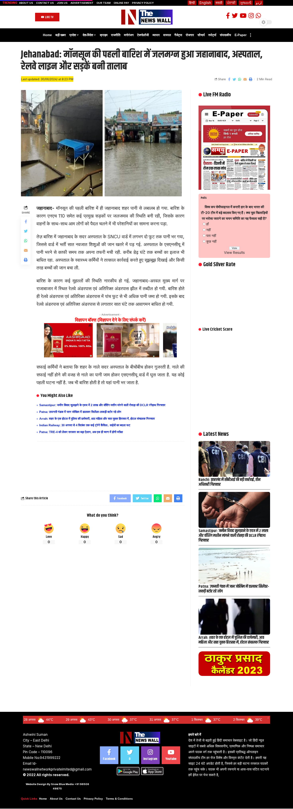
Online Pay (121, 2)
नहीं (208, 230)
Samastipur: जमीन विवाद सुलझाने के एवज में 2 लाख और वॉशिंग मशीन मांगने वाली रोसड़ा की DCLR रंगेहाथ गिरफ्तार (102, 405)
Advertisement (82, 2)
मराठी (219, 3)
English (205, 3)
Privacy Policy (143, 2)
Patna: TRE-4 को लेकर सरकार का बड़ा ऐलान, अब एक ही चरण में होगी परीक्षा (81, 432)
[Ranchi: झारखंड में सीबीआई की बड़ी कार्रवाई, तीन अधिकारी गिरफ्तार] (234, 459)
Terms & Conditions (119, 798)
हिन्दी (192, 3)
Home (43, 798)
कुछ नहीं (211, 241)
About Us (26, 2)
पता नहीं (211, 236)
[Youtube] (171, 755)
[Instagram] (150, 755)
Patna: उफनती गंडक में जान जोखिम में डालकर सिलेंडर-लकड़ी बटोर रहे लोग (80, 411)
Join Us (62, 2)
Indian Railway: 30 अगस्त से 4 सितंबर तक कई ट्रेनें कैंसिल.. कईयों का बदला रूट (84, 425)
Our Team (103, 2)
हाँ (207, 224)
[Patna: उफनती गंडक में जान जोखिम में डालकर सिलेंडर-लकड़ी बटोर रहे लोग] (234, 566)
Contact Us (45, 2)
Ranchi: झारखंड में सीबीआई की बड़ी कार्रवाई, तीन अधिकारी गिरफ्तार (230, 482)
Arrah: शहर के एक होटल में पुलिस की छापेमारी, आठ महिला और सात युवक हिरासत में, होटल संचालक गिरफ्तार (97, 418)
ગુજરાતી (245, 3)
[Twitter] (129, 755)
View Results (234, 253)
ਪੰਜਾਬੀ (231, 3)
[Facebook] (109, 755)
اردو (259, 3)
